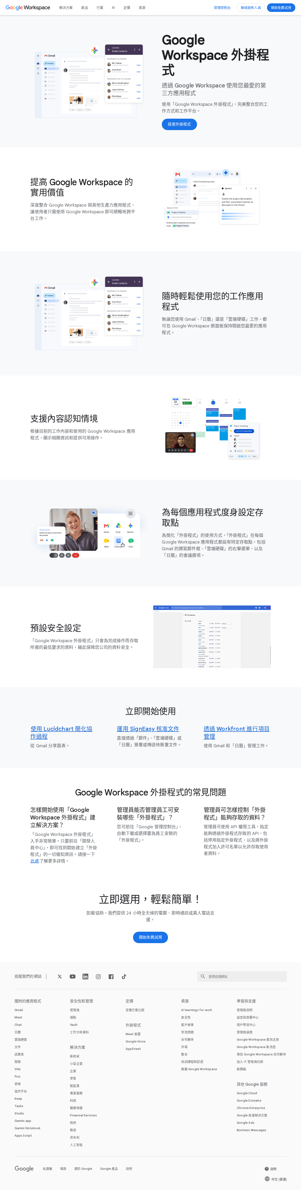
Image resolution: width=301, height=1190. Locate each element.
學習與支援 (246, 1001)
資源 (142, 7)
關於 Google (83, 1169)
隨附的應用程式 (28, 1001)
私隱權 (47, 1169)
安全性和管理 (81, 1001)
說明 (129, 1169)
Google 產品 (109, 1169)
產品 (84, 7)
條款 (63, 1169)
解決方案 (66, 7)
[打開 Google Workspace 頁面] (28, 7)
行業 (100, 7)
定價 (126, 7)
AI (113, 7)
